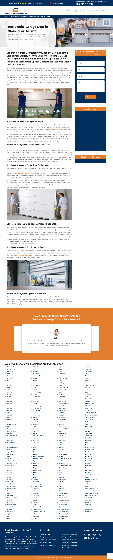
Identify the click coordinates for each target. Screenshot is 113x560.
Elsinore (35, 394)
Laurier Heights (63, 378)
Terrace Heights (89, 447)
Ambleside (10, 378)
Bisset (8, 427)
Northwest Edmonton (65, 466)
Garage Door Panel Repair (69, 542)
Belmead (9, 415)
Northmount (62, 461)
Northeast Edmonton (65, 459)
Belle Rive (9, 410)
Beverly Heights (11, 424)
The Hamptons (89, 454)
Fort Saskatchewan (38, 410)
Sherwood (88, 401)
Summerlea (88, 433)
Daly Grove (10, 514)
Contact (104, 11)
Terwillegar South (90, 449)
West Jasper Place (90, 491)
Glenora (35, 427)
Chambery (9, 491)
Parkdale (61, 489)
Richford (87, 367)
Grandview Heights (38, 436)
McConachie (62, 420)
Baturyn (9, 397)
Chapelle (9, 493)
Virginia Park (88, 475)
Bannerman (10, 392)
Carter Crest (10, 479)
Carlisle (9, 475)
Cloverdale (10, 502)
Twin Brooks (88, 472)
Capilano (9, 472)
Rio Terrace (88, 371)
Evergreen (35, 404)
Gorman (35, 433)
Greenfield (36, 440)
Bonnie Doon (10, 438)
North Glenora (63, 454)
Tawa (86, 443)
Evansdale (36, 401)
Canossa (9, 470)
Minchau (61, 447)
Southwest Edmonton (91, 415)
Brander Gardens (11, 443)
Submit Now (90, 97)
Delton (8, 518)
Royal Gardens (89, 383)
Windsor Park (89, 509)
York (86, 514)
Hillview (35, 466)
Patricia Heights (63, 493)
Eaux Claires (36, 385)
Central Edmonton (12, 486)
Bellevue (9, 413)
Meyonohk (62, 436)
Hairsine (35, 452)
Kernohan (35, 498)
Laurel (61, 376)
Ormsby (61, 475)
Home (68, 11)
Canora (9, 468)
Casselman (10, 482)
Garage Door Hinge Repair (69, 537)
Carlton (9, 477)
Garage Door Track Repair (69, 534)
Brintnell (9, 445)
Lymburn (61, 394)
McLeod (61, 424)
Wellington (88, 484)
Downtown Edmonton (39, 376)
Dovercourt (36, 374)
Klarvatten (36, 516)
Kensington (36, 495)
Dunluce (35, 381)
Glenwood (35, 429)
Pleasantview (63, 498)
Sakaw (87, 390)
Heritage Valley (37, 459)
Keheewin (35, 491)
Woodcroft (88, 512)
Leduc (60, 381)
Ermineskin (36, 399)
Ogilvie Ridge (63, 468)
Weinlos (87, 482)
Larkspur (61, 371)
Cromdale (9, 509)
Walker (87, 477)
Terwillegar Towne (90, 452)
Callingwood (10, 461)
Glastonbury (36, 422)
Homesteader (37, 475)
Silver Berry (88, 408)
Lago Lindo (62, 367)
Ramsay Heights (64, 514)
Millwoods (62, 445)
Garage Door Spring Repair (48, 540)
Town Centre (88, 466)
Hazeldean (36, 454)
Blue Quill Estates (12, 436)
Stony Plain (88, 427)
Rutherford (88, 387)
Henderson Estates (38, 456)
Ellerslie (35, 390)
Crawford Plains (11, 505)
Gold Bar (35, 431)
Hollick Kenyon (37, 470)
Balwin (8, 390)
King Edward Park (38, 507)
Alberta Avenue (11, 369)
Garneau (35, 420)
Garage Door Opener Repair (48, 545)
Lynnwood (62, 397)
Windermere (88, 507)
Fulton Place (36, 415)
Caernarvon (10, 454)
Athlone (9, 385)
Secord (87, 397)
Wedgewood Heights (91, 479)
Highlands (36, 463)
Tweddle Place (89, 470)
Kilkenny (35, 502)
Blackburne (10, 429)
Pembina (61, 495)
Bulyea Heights (11, 452)
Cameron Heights (12, 463)
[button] (51, 333)
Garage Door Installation (47, 537)
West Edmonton (89, 489)
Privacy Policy (66, 548)
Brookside (9, 449)
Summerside (89, 436)
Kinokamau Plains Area (39, 512)
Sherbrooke (88, 399)
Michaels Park (63, 438)
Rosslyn (87, 381)
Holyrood (35, 472)
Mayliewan (62, 415)
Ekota (34, 387)
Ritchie (87, 374)
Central (9, 484)
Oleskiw (61, 470)
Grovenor (35, 447)
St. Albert (87, 422)
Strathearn (88, 431)
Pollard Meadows (64, 500)
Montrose (61, 449)
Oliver (60, 472)
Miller (60, 443)
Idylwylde (35, 479)
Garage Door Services (80, 11)
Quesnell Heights (64, 512)
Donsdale (35, 371)
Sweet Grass (89, 438)
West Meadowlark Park (91, 493)
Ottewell (61, 477)
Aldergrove (10, 371)
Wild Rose (88, 505)
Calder (8, 456)
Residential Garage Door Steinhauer (39, 17)
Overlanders (62, 479)
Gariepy (35, 417)
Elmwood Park (37, 392)
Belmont (9, 417)
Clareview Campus (12, 498)
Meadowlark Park (64, 429)
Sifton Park (88, 406)
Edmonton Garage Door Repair (56, 558)
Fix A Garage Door (45, 534)
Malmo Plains (63, 406)
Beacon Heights (11, 399)
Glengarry (35, 424)
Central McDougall (12, 489)
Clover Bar (9, 500)
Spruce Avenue (89, 417)
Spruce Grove (89, 420)
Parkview (61, 491)
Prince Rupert (63, 505)
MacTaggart (62, 401)
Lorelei (61, 392)
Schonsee (88, 394)
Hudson (35, 477)
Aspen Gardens (11, 383)
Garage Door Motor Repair (69, 540)
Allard (8, 374)
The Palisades (89, 459)
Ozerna (61, 484)
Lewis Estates (63, 390)
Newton (61, 452)
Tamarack (88, 440)
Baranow (9, 394)
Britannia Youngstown (13, 447)
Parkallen (61, 486)
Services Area (94, 11)
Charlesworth (10, 495)
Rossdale (88, 378)
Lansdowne (62, 369)
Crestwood (10, 507)
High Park (35, 461)
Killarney (35, 505)
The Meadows (89, 456)
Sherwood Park (89, 404)
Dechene (9, 516)
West (86, 486)
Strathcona (88, 429)
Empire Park (36, 397)
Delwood (35, 367)
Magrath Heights (64, 404)
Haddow (35, 449)
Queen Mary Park (64, 509)
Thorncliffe (88, 461)
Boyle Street (10, 440)
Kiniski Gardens (37, 509)
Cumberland (10, 512)
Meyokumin (62, 433)
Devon (34, 369)
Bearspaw (9, 401)
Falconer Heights (38, 406)
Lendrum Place (63, 387)
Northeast (62, 456)
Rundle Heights (89, 385)
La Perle (35, 518)
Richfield (61, 518)
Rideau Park (88, 369)
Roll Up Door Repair (46, 542)
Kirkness (35, 514)
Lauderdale (62, 374)
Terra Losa (88, 445)
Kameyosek (36, 489)
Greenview (36, 443)
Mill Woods (62, 440)
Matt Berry (62, 410)
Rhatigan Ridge (63, 516)
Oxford (61, 482)
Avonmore (9, 387)
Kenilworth (36, 493)
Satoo (86, 392)
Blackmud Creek (11, 431)
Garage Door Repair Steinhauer (19, 17)
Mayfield (61, 413)
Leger (60, 385)
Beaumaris (10, 404)
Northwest (62, 463)
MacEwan (62, 399)
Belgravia (9, 408)
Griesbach (36, 445)
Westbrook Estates (90, 495)
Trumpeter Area (89, 468)
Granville (35, 438)
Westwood (88, 502)
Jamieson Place (37, 486)
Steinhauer (88, 424)
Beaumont (9, 406)
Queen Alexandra (64, 507)
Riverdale (88, 376)
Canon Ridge (10, 466)
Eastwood (35, 383)
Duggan (35, 378)
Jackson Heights (37, 484)
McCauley (62, 417)
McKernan (62, 422)
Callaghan (9, 459)
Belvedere (9, 420)
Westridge (88, 500)
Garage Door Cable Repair (69, 545)
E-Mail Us (93, 538)
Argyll (8, 381)
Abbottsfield (10, 367)
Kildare (35, 500)
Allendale (9, 376)
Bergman (9, 422)
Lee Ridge (62, 383)
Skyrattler (88, 410)
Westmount (88, 498)
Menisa (61, 431)
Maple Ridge (62, 408)
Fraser (34, 413)
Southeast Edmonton (91, 413)
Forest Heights (37, 408)
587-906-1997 (84, 4)
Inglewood (36, 482)
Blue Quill (9, 433)
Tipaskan (87, 463)
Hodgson (35, 468)
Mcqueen (61, 427)
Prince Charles (63, 502)
